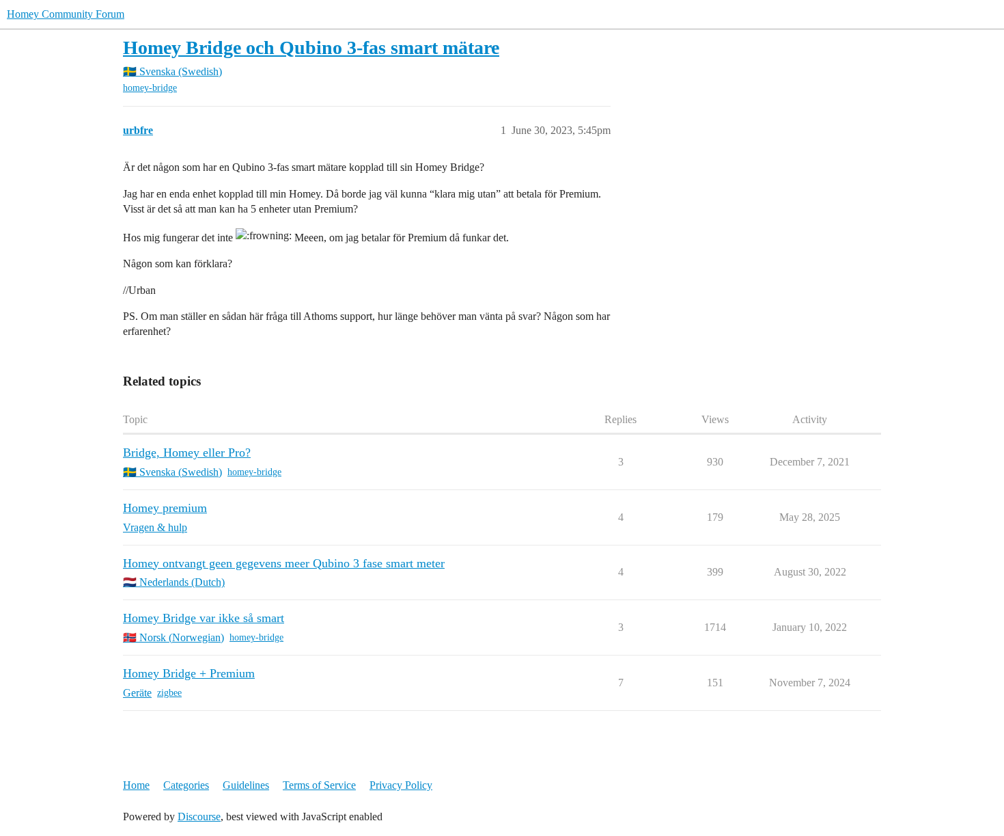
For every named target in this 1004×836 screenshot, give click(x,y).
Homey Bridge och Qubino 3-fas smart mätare (311, 47)
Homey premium (165, 508)
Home (136, 785)
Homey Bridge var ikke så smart (203, 618)
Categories (186, 785)
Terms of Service (319, 785)
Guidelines (246, 785)
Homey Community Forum (65, 14)
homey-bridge (150, 88)
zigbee (169, 693)
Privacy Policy (400, 785)
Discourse (199, 816)
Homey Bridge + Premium (189, 673)
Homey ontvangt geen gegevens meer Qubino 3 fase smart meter (284, 563)
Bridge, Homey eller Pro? (187, 452)
